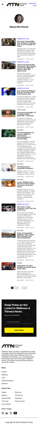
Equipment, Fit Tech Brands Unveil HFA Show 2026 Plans (26, 267)
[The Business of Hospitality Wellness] (8, 170)
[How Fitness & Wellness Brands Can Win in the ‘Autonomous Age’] (8, 98)
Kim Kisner (20, 59)
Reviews (5, 383)
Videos (4, 392)
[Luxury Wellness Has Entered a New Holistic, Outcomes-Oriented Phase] (8, 190)
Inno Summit (6, 404)
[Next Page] (26, 288)
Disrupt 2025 (6, 398)
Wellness (20, 130)
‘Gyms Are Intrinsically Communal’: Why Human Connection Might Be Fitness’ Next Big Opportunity (26, 68)
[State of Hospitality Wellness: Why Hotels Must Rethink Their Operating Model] (8, 245)
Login (34, 5)
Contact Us (19, 395)
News (4, 368)
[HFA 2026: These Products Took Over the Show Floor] (8, 216)
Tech (3, 378)
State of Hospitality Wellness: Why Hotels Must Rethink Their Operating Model (25, 235)
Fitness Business (7, 381)
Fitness (19, 263)
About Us (18, 392)
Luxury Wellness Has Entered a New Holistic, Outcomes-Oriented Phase (26, 184)
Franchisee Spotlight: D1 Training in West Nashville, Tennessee (26, 114)
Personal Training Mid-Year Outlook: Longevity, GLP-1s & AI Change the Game (26, 43)
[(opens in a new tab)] (3, 414)
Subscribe (32, 3)
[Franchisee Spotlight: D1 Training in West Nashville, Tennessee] (8, 118)
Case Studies (21, 110)
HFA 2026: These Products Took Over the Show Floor (26, 208)
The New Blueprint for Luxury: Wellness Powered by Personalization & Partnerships (25, 136)
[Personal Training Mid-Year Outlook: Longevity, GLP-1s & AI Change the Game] (8, 49)
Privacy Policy (20, 401)
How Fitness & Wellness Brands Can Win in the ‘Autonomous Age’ (26, 92)
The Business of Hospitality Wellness (25, 167)
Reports (4, 395)
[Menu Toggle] (3, 4)
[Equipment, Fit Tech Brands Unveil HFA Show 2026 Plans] (8, 271)
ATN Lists (5, 401)
